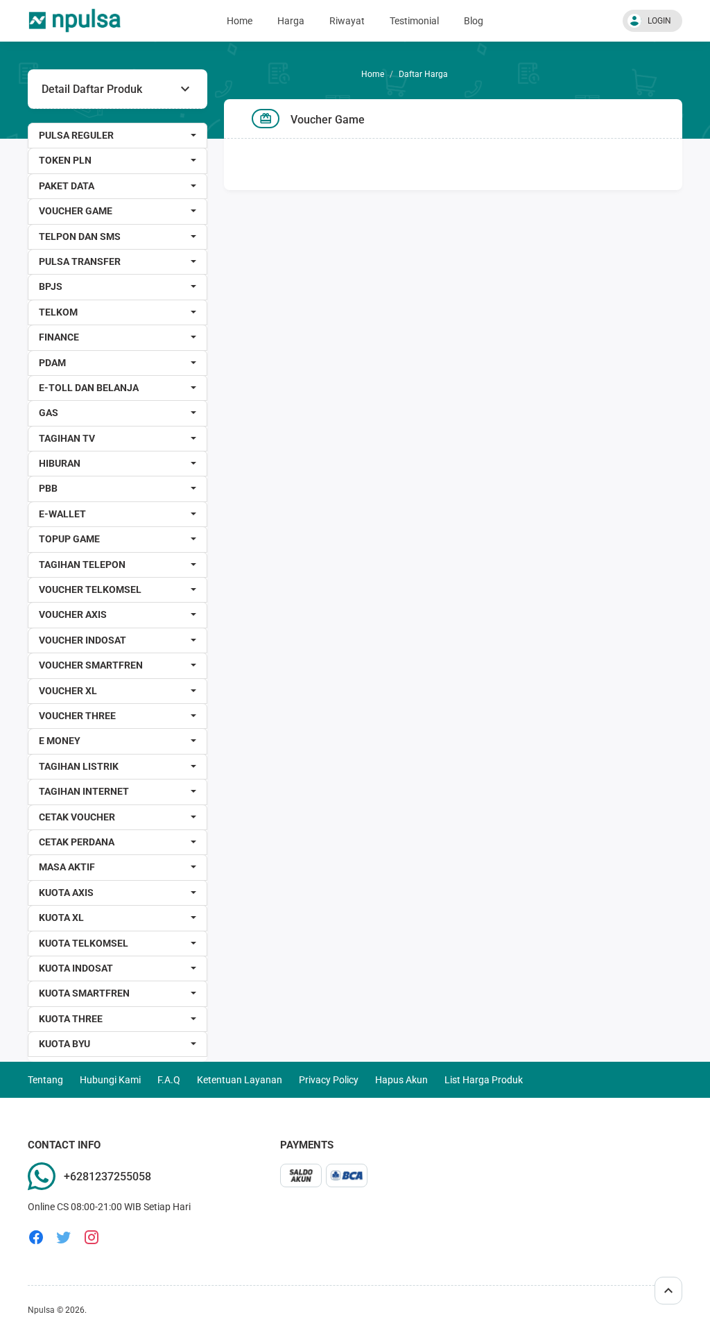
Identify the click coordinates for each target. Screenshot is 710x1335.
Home (239, 20)
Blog (473, 20)
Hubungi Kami (110, 1079)
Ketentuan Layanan (239, 1079)
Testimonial (414, 20)
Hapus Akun (401, 1079)
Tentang (45, 1079)
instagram (91, 1237)
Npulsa (41, 1310)
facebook (36, 1237)
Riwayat (347, 20)
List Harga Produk (483, 1079)
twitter (64, 1237)
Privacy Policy (328, 1079)
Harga (290, 20)
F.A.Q (168, 1079)
